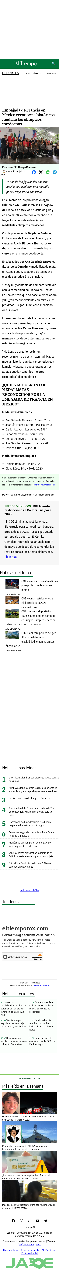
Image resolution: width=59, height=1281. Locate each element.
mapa (38, 1244)
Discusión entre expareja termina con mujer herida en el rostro (29, 1206)
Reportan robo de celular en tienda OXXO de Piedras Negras (42, 1041)
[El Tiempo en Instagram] (23, 1221)
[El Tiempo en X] (45, 1221)
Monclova (51, 73)
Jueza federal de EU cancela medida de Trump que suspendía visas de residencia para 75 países (33, 811)
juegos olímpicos (46, 494)
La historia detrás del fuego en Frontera (29, 798)
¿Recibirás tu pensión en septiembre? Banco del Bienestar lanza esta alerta (26, 1177)
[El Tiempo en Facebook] (15, 1221)
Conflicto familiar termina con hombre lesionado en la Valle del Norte (41, 1025)
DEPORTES (10, 73)
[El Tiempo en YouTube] (40, 1221)
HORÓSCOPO (25, 1078)
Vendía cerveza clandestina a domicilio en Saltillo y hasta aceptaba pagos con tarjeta (31, 854)
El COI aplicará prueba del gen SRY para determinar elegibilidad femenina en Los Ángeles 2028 (30, 639)
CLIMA (37, 1078)
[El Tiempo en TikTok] (32, 1221)
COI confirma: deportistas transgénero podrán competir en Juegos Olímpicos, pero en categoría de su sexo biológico (30, 617)
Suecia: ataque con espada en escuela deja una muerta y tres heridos (13, 1023)
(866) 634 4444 (26, 1244)
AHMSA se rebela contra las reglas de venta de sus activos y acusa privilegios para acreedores (33, 789)
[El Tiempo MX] (25, 66)
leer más (11, 557)
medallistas (31, 494)
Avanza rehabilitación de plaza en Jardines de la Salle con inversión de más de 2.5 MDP (13, 1008)
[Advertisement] (29, 29)
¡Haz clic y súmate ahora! (44, 484)
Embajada (19, 494)
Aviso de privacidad (30, 1250)
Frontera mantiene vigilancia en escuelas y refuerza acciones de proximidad (41, 1007)
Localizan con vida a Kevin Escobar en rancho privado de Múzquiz (28, 1118)
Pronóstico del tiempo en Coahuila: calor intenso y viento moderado (30, 844)
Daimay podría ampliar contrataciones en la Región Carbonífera (14, 1041)
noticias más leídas (29, 890)
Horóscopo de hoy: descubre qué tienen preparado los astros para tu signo (30, 823)
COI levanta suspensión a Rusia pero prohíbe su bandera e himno (39, 585)
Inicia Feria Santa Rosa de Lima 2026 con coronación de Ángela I (30, 864)
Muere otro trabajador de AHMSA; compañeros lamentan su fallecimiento (25, 1147)
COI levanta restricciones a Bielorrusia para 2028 (27, 510)
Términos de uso (11, 1250)
